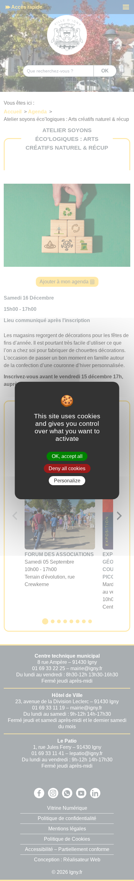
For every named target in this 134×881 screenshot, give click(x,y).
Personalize (67, 480)
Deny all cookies (67, 468)
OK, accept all (67, 456)
